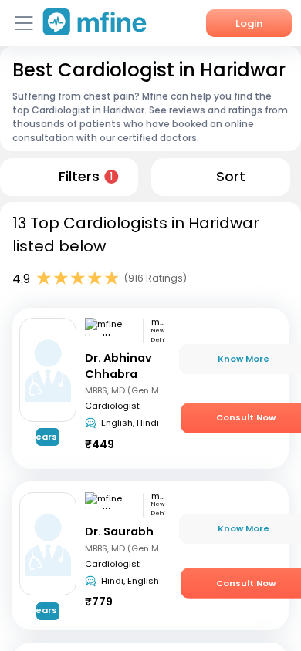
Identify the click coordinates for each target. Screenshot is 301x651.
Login (248, 23)
